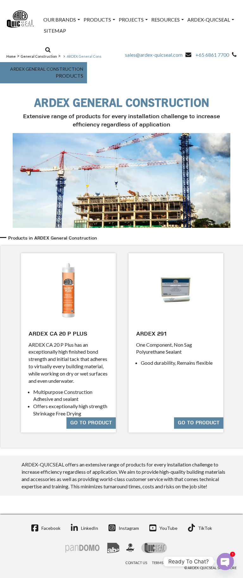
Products (98, 19)
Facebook (50, 528)
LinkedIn (89, 528)
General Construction (39, 56)
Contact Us (136, 563)
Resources (166, 19)
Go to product (91, 423)
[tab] (122, 238)
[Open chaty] (225, 561)
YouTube (168, 528)
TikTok (205, 528)
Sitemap (55, 31)
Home (11, 56)
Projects (132, 19)
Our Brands (60, 19)
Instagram (129, 528)
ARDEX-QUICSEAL (209, 19)
